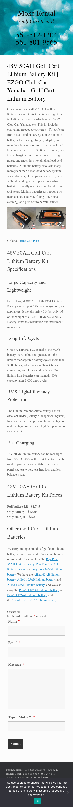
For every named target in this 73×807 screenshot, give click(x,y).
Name (14, 621)
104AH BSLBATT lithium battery (34, 600)
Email (14, 642)
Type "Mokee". (21, 717)
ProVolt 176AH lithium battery (27, 595)
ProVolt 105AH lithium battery (39, 590)
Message (16, 664)
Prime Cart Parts (28, 240)
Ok (37, 801)
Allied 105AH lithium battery (36, 579)
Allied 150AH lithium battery (26, 584)
